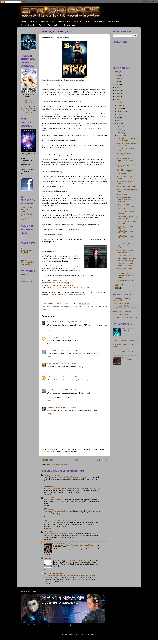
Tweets (41, 25)
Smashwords (32, 108)
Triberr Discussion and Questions (125, 340)
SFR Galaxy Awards (28, 281)
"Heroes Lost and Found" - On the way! (126, 166)
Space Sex (120, 241)
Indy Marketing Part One (121, 303)
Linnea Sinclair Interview (127, 329)
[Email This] (80, 303)
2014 (117, 93)
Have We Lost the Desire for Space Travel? (126, 144)
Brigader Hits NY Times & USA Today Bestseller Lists (125, 246)
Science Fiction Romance (92, 306)
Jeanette (50, 407)
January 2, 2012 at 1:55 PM (72, 322)
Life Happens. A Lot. (52, 475)
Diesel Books (28, 112)
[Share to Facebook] (86, 303)
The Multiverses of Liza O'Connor (57, 543)
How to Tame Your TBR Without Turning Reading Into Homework (65, 477)
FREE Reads (99, 21)
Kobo (28, 110)
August (119, 114)
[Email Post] (74, 303)
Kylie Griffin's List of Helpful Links (125, 317)
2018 (117, 81)
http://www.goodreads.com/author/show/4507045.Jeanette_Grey (71, 287)
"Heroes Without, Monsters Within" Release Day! (126, 260)
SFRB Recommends (82, 21)
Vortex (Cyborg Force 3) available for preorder (59, 533)
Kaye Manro (51, 390)
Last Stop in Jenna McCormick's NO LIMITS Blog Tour (126, 206)
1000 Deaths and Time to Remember (56, 522)
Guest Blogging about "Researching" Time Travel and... (124, 172)
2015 (117, 90)
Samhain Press (97, 292)
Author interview (53, 306)
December (121, 102)
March (119, 130)
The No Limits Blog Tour (125, 280)
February (120, 133)
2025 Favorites (26, 254)
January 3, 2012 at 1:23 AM (66, 363)
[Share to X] (84, 303)
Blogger (93, 634)
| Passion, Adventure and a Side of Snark (60, 520)
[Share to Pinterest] (88, 303)
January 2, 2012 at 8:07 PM (68, 350)
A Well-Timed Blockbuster (53, 500)
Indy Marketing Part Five (121, 314)
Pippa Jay (51, 363)
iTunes (33, 110)
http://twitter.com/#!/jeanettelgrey (58, 283)
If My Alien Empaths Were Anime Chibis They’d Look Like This (65, 488)
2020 (117, 75)
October (120, 108)
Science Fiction (76, 306)
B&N (23, 110)
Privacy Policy (69, 25)
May (119, 123)
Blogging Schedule (28, 25)
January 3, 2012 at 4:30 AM (66, 377)
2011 (117, 285)
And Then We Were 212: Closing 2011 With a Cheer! (125, 275)
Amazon (53, 295)
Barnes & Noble (62, 295)
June (119, 120)
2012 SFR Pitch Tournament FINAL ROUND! (126, 217)
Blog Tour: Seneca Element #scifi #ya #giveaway (69, 560)
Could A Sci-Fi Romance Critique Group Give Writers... (125, 160)
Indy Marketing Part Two (121, 306)
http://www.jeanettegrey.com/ (57, 280)
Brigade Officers (54, 25)
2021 (117, 72)
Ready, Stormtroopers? (127, 358)
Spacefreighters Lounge (53, 498)
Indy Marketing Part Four (122, 312)
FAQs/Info (33, 21)
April (119, 127)
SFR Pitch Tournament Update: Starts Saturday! (126, 264)
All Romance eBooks (78, 295)
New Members (65, 306)
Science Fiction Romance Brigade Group (27, 209)
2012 (117, 99)
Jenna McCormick (54, 322)
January (120, 136)
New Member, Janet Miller (126, 187)
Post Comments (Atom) (60, 464)
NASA (78, 634)
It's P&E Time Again (123, 256)
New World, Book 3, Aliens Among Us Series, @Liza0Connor (73, 545)
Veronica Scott (49, 486)
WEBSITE (28, 100)
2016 (117, 87)
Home (23, 21)
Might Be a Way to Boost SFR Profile (125, 149)
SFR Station (48, 509)
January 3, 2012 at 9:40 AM (67, 390)
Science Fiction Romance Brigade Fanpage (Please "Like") (27, 217)
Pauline (50, 337)
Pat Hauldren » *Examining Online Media (126, 139)
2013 (117, 96)
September (121, 111)
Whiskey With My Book (26, 251)
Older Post (102, 460)
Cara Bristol (48, 532)
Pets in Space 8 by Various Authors (56, 511)
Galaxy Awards (113, 21)
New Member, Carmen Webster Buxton (124, 251)
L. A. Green (51, 377)
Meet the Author (64, 21)
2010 (117, 288)
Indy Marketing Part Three (122, 309)
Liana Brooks (52, 350)
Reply (49, 330)
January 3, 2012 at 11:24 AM (65, 407)
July (118, 117)
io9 (22, 278)
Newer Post (47, 460)
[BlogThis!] (82, 303)
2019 (117, 78)
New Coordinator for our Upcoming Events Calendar (125, 199)
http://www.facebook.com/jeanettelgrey (61, 285)
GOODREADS (29, 102)
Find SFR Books (47, 21)
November (121, 105)
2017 (117, 84)
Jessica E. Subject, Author (54, 573)
